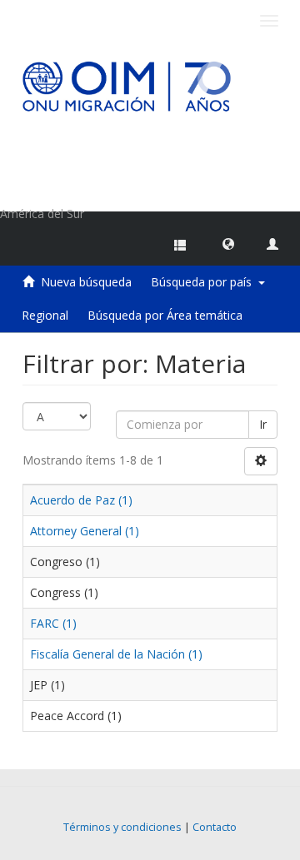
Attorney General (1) (84, 531)
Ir (263, 424)
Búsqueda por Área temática (165, 315)
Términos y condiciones (122, 827)
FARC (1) (53, 623)
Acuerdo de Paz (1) (81, 500)
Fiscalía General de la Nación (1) (116, 654)
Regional (45, 315)
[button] (228, 243)
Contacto (214, 827)
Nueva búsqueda (86, 282)
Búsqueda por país (204, 282)
